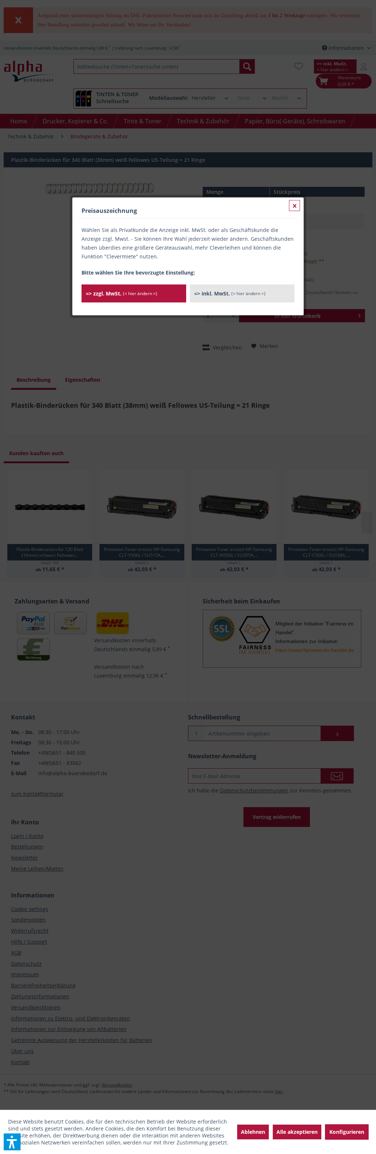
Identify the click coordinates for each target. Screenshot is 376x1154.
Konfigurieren (346, 1131)
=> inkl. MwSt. (229, 293)
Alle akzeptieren (297, 1131)
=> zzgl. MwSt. (121, 293)
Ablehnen (253, 1131)
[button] (12, 1141)
